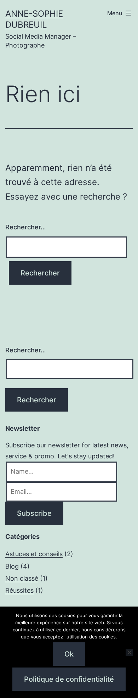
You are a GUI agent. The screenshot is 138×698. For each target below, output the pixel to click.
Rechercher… (25, 227)
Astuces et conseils (34, 554)
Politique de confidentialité (69, 679)
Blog (12, 566)
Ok (69, 654)
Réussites (19, 590)
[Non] (129, 652)
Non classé (21, 578)
